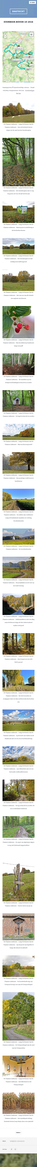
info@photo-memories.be (17, 1141)
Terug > (18, 1132)
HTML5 (21, 1161)
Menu (33, 2)
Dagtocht (18, 11)
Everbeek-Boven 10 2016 (18, 21)
